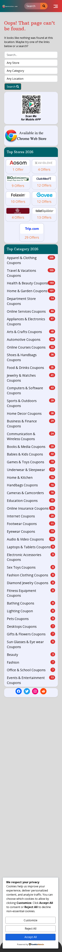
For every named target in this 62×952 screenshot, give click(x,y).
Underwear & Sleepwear (30, 469)
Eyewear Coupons (30, 531)
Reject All (30, 928)
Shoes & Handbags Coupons (30, 357)
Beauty (30, 654)
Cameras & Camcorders (30, 492)
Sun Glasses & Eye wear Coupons (30, 644)
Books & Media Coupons (30, 446)
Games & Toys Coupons (30, 462)
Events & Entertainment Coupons (30, 680)
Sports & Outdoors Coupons (30, 403)
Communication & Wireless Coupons (30, 436)
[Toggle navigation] (55, 6)
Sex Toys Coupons (30, 567)
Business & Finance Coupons (30, 423)
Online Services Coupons (30, 311)
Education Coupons (30, 500)
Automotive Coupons (30, 339)
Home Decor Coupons (30, 413)
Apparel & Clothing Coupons (30, 260)
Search (11, 86)
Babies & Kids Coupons (30, 454)
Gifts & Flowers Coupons (30, 634)
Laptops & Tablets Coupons (30, 547)
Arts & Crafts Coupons (30, 331)
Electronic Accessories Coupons (30, 557)
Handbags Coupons (30, 485)
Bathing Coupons (30, 603)
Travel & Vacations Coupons (30, 273)
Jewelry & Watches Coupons (30, 378)
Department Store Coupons (30, 301)
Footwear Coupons (30, 523)
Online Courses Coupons (30, 347)
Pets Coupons (30, 618)
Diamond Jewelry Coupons (30, 583)
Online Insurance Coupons (30, 508)
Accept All (30, 937)
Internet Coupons (30, 516)
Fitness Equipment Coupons (30, 593)
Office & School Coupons (30, 670)
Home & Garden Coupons (30, 291)
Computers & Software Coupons (30, 390)
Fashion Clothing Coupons (30, 575)
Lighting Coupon (30, 611)
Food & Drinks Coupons (30, 367)
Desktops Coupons (30, 626)
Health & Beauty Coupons (30, 283)
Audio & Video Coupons (30, 539)
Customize (30, 920)
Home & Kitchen (30, 477)
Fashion (30, 662)
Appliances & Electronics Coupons (30, 321)
